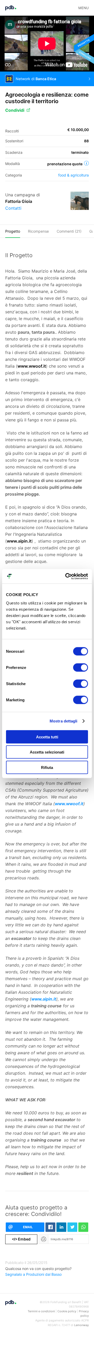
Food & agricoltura (73, 175)
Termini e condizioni (41, 1311)
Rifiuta (47, 767)
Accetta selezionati (47, 752)
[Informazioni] (86, 163)
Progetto (12, 231)
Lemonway (81, 1325)
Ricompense (38, 231)
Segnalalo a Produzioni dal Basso (33, 1274)
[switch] (80, 667)
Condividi (14, 110)
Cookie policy (66, 1311)
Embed (21, 1239)
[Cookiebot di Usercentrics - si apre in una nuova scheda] (66, 576)
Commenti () (69, 231)
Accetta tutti (47, 736)
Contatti (13, 208)
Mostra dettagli (64, 721)
